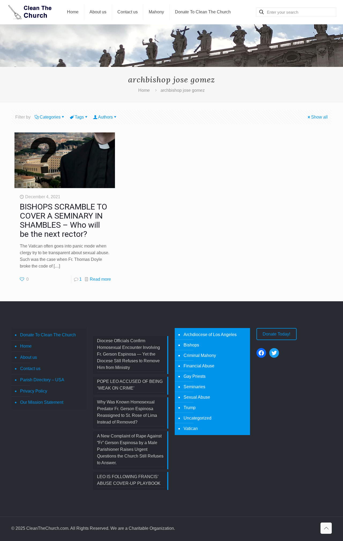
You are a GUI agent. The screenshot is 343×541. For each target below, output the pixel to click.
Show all (319, 117)
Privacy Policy (33, 391)
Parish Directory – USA (42, 380)
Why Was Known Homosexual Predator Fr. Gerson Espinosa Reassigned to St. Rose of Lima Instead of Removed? (127, 412)
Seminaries (194, 386)
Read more (100, 279)
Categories (50, 117)
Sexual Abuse (197, 397)
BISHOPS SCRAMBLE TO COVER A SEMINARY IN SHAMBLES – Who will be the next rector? (63, 220)
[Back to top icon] (326, 528)
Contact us (30, 368)
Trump (190, 407)
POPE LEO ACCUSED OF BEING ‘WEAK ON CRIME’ (130, 384)
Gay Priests (195, 376)
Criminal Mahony (200, 355)
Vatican (191, 428)
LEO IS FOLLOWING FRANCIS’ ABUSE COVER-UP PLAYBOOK (129, 480)
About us (28, 357)
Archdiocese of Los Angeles (210, 334)
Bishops (191, 345)
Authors (105, 117)
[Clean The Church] (29, 12)
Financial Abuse (199, 366)
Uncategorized (197, 418)
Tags (79, 117)
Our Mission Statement (41, 402)
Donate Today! (276, 334)
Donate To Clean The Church (48, 335)
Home (144, 90)
